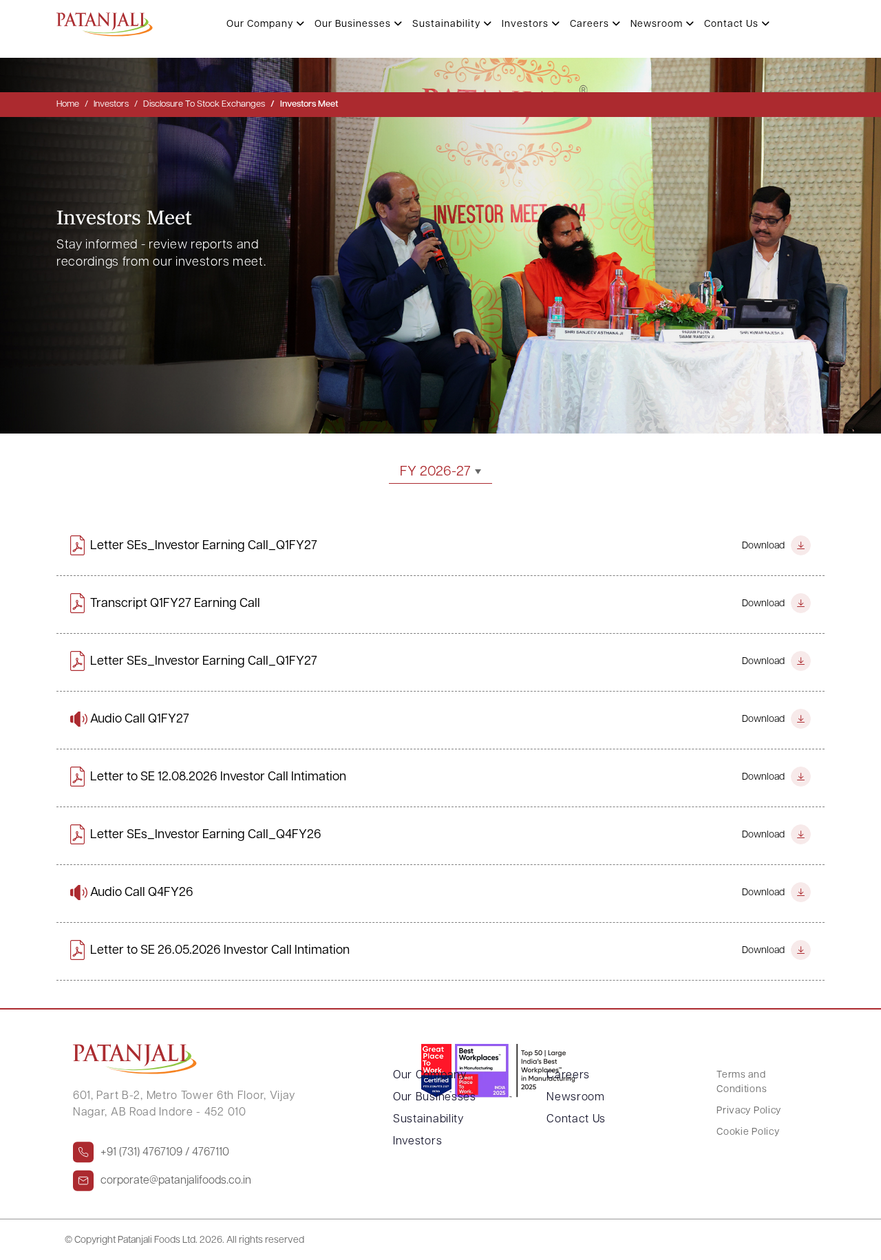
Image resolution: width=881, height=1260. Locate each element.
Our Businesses (354, 24)
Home (67, 104)
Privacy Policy (749, 1111)
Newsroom (658, 24)
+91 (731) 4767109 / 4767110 (164, 1152)
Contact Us (732, 24)
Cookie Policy (748, 1132)
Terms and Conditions (742, 1082)
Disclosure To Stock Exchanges (204, 104)
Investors (526, 24)
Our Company (261, 24)
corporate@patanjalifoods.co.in (175, 1180)
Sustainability (447, 24)
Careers (591, 24)
